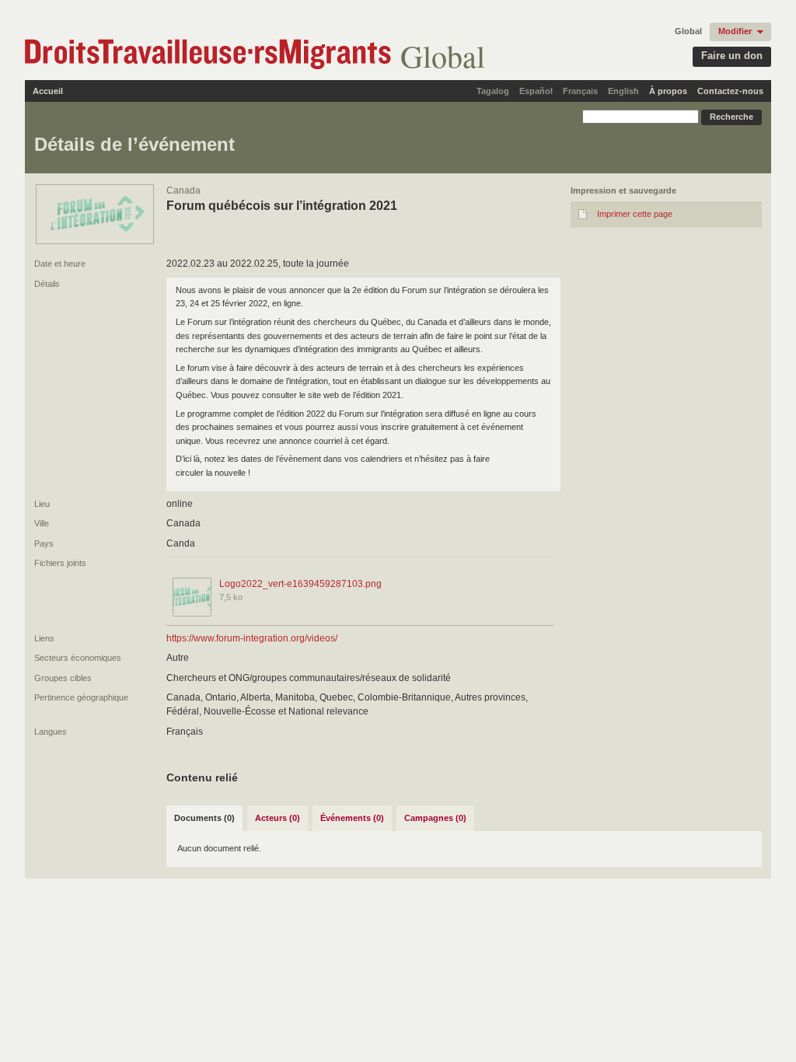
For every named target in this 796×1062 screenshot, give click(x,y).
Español (536, 91)
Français (580, 91)
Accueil (48, 91)
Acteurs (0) (277, 818)
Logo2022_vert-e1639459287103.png (300, 583)
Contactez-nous (730, 91)
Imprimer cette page (634, 213)
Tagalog (493, 91)
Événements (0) (352, 818)
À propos (668, 91)
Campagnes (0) (435, 818)
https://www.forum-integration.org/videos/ (251, 638)
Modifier (735, 31)
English (623, 91)
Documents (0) (204, 818)
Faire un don (732, 55)
